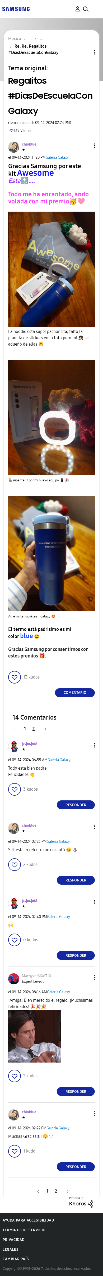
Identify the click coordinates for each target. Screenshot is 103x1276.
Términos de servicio (24, 1230)
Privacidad (14, 1240)
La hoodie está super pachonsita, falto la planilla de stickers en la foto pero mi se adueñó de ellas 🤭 (48, 338)
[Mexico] (16, 8)
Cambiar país (16, 1259)
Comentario (75, 692)
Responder (75, 805)
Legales (10, 1249)
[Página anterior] (16, 728)
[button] (85, 146)
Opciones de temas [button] (85, 52)
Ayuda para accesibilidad (28, 1220)
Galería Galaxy (57, 157)
